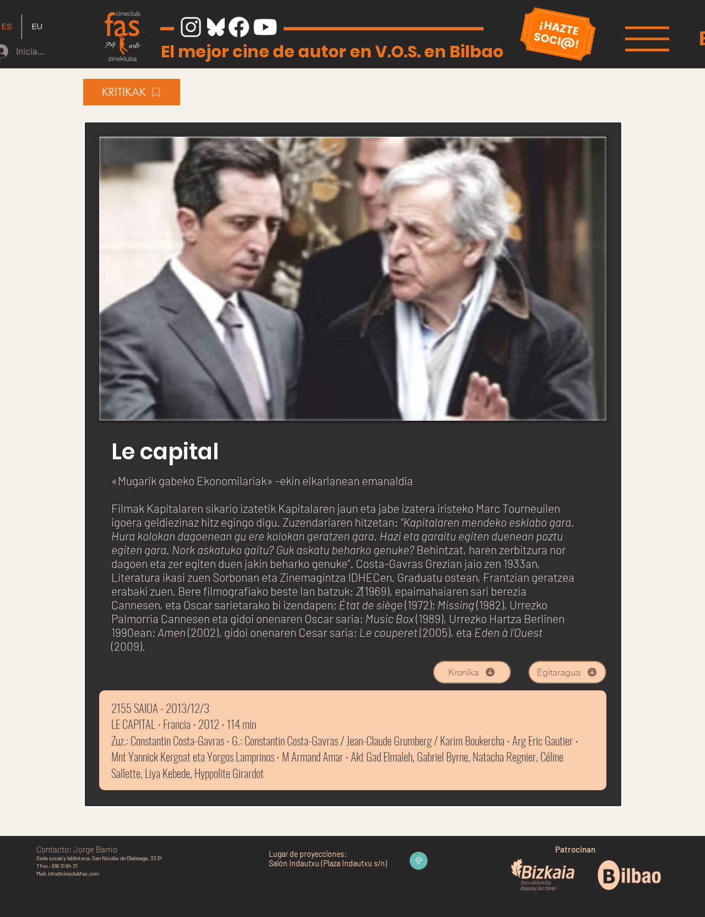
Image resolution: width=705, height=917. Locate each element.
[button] (647, 38)
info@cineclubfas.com (73, 873)
